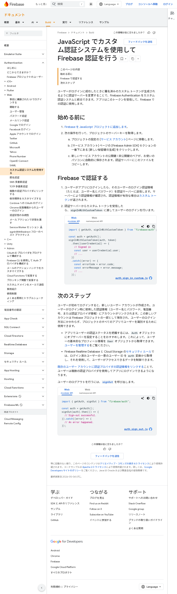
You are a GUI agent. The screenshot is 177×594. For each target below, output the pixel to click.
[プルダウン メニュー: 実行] (71, 22)
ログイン (168, 4)
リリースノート (137, 514)
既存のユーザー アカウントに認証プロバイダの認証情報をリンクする (101, 367)
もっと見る (42, 4)
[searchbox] (23, 33)
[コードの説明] (142, 226)
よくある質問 (136, 528)
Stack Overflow (137, 503)
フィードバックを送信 (140, 41)
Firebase (62, 32)
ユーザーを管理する (76, 345)
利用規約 (55, 586)
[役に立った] (148, 32)
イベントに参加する (100, 520)
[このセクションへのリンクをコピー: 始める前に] (88, 118)
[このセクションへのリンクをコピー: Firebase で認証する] (111, 178)
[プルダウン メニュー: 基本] (24, 22)
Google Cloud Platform (63, 567)
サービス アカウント (113, 139)
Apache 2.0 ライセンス (94, 467)
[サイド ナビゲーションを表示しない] (41, 587)
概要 (6, 22)
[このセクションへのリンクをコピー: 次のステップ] (94, 296)
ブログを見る (97, 497)
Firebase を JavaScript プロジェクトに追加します (95, 127)
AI (32, 22)
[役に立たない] (154, 32)
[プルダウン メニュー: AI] (38, 22)
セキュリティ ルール (138, 351)
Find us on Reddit (99, 503)
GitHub (54, 520)
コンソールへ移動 (148, 4)
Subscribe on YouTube (101, 514)
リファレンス (86, 22)
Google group (136, 509)
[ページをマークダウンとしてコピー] (133, 59)
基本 (17, 22)
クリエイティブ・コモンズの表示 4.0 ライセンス (124, 463)
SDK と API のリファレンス (65, 503)
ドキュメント (14, 15)
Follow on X (96, 509)
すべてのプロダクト (61, 572)
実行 (64, 22)
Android (55, 550)
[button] (20, 54)
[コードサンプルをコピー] (153, 226)
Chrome (55, 556)
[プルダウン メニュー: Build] (55, 22)
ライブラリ (57, 514)
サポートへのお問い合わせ (143, 497)
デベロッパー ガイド (62, 497)
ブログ (129, 4)
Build (48, 22)
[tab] (74, 219)
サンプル (104, 22)
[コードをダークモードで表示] (148, 226)
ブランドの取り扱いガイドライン (145, 521)
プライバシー (71, 586)
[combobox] (67, 4)
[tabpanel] (110, 254)
